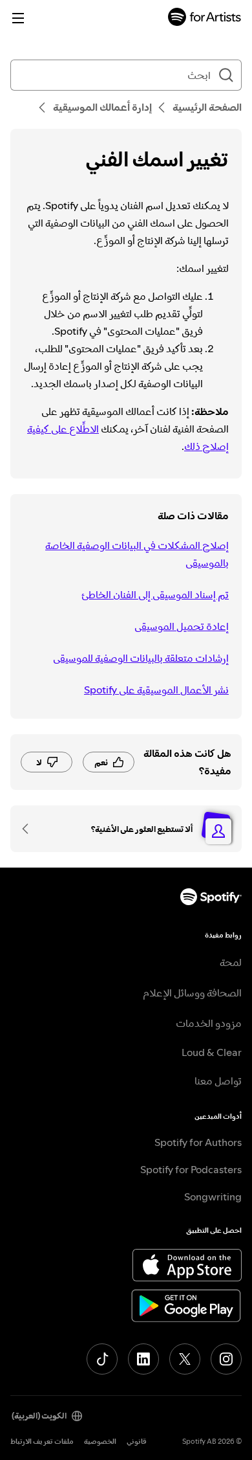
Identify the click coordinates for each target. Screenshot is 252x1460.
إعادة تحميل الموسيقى (181, 626)
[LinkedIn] (143, 1359)
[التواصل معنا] (30, 828)
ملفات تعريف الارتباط (42, 1441)
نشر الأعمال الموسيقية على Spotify (156, 689)
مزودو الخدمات (209, 1023)
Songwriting (213, 1196)
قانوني (137, 1441)
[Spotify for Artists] (205, 18)
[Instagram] (226, 1359)
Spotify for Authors (198, 1142)
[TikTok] (102, 1359)
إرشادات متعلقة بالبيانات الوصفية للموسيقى (141, 658)
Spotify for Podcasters (191, 1169)
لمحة (231, 962)
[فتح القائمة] (18, 18)
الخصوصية (100, 1441)
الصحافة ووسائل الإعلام (192, 992)
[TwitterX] (184, 1359)
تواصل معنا (218, 1080)
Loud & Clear (212, 1052)
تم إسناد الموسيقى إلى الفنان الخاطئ (155, 594)
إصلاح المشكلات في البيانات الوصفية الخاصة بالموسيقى (137, 554)
